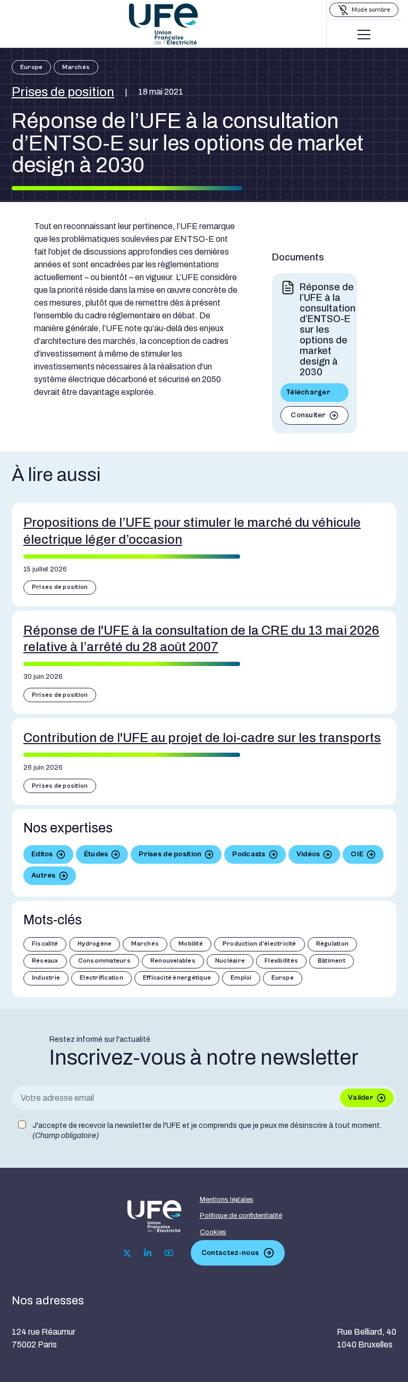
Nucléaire (230, 960)
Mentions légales (226, 1199)
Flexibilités (281, 960)
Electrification (101, 977)
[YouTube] (169, 1253)
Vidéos (308, 854)
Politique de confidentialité (241, 1215)
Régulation (332, 943)
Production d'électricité (259, 943)
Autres (43, 875)
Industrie (46, 977)
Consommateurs (104, 960)
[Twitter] (127, 1253)
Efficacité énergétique (177, 977)
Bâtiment (331, 960)
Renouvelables (173, 960)
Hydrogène (95, 943)
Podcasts (248, 854)
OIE (357, 854)
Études (96, 854)
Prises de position (63, 92)
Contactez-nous (230, 1253)
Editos (42, 854)
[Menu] (364, 34)
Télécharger (308, 392)
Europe (31, 67)
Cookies (213, 1232)
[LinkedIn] (147, 1253)
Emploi (241, 977)
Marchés (76, 67)
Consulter (308, 415)
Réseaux (45, 960)
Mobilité (190, 943)
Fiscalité (45, 943)
